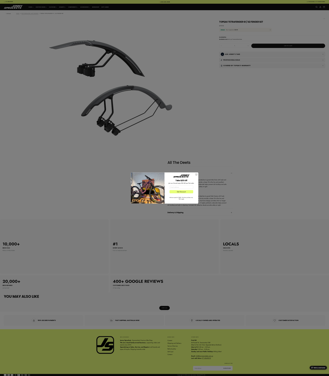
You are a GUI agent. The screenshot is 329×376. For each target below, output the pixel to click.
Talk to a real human (319, 367)
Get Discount (181, 192)
